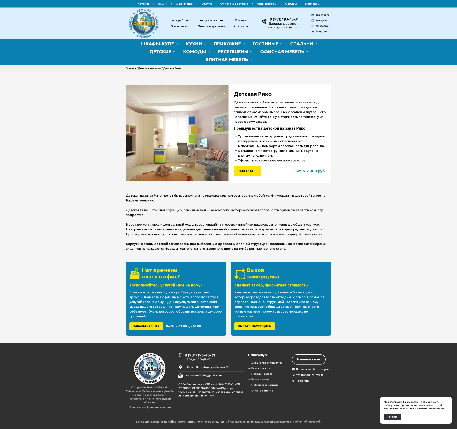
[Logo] (144, 23)
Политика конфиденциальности (150, 407)
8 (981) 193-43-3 (283, 19)
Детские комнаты (149, 68)
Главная (131, 68)
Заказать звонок (283, 23)
